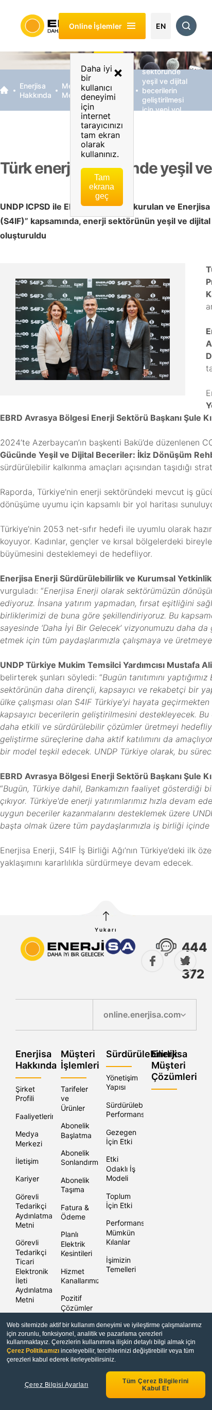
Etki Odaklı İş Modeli (120, 1168)
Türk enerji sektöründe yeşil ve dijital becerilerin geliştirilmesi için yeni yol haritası (164, 90)
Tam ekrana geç (101, 186)
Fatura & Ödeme (75, 1212)
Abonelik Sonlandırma (81, 1157)
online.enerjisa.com (142, 1014)
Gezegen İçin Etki (121, 1137)
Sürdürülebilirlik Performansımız (132, 1110)
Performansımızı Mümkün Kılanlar (133, 1232)
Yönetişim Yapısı (122, 1082)
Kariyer (27, 1178)
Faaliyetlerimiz (39, 1116)
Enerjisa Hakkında (35, 90)
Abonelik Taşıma (75, 1185)
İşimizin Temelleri (121, 1265)
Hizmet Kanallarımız (81, 1276)
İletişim (27, 1161)
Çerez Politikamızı (34, 1350)
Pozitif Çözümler (77, 1303)
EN (161, 26)
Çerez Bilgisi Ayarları (57, 1384)
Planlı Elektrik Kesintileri (76, 1244)
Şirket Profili (25, 1094)
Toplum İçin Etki (119, 1201)
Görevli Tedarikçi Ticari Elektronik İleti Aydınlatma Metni (33, 1270)
